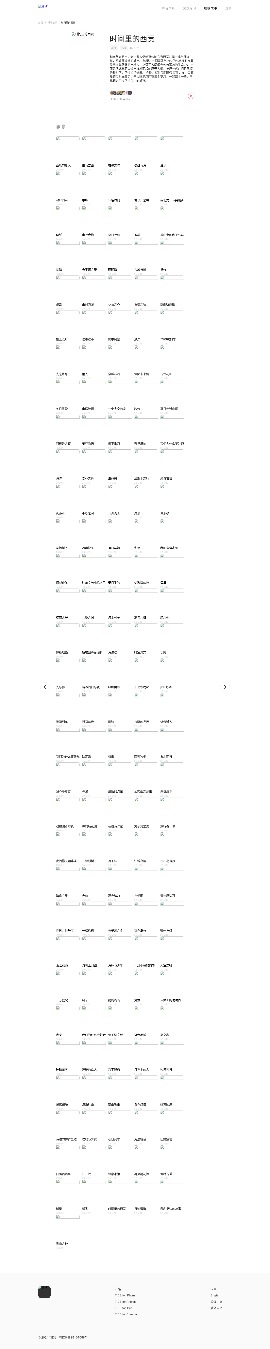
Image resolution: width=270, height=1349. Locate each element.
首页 (40, 22)
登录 (228, 8)
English (215, 1295)
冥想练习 (189, 8)
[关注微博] (218, 1337)
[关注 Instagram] (228, 1337)
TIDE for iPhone (125, 1295)
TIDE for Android (125, 1301)
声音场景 (168, 8)
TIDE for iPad (123, 1308)
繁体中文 (216, 1308)
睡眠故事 (210, 8)
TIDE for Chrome (126, 1314)
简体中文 (216, 1301)
